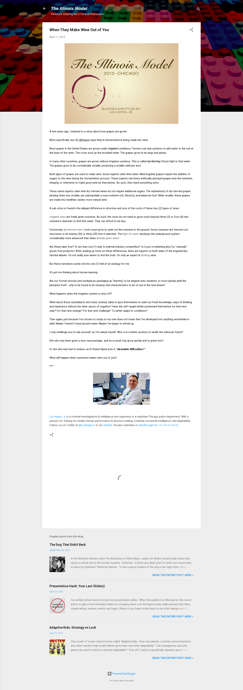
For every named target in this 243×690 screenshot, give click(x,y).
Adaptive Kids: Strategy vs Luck (72, 627)
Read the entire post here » (173, 575)
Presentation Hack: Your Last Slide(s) (77, 586)
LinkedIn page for (158, 425)
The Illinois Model (69, 8)
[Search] (198, 9)
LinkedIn (107, 425)
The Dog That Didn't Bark (67, 544)
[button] (191, 30)
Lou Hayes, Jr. (57, 416)
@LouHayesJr (87, 425)
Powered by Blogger (124, 673)
